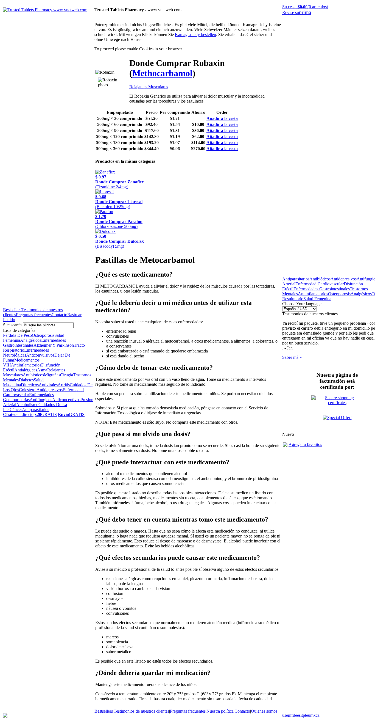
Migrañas (52, 375)
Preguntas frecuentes (34, 314)
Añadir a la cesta (222, 118)
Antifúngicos (41, 399)
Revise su (296, 12)
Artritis (64, 384)
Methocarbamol (162, 73)
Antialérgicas (25, 370)
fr (291, 715)
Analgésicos (30, 340)
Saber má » (292, 357)
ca (318, 715)
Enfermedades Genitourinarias (28, 397)
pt (304, 715)
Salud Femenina (317, 298)
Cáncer (16, 409)
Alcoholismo (27, 404)
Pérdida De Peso (17, 335)
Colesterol (28, 389)
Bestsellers (12, 309)
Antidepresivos (50, 389)
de (295, 715)
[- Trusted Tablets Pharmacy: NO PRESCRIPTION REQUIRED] (285, 445)
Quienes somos (264, 711)
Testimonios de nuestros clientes (141, 711)
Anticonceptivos (66, 399)
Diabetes (26, 379)
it (302, 715)
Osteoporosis (43, 335)
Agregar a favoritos (305, 444)
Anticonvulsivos (40, 355)
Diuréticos (30, 384)
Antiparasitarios (35, 409)
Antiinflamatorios (26, 365)
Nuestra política (220, 711)
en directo (18, 414)
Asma (42, 370)
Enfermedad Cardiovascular (319, 284)
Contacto (59, 314)
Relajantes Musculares (148, 86)
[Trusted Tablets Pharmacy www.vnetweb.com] (45, 9)
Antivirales (48, 384)
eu (308, 715)
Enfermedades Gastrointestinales (321, 288)
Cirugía (66, 375)
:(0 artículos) (305, 6)
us (284, 715)
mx (313, 715)
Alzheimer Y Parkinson (53, 345)
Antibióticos (33, 375)
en (288, 715)
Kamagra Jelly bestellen (195, 34)
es (299, 715)
